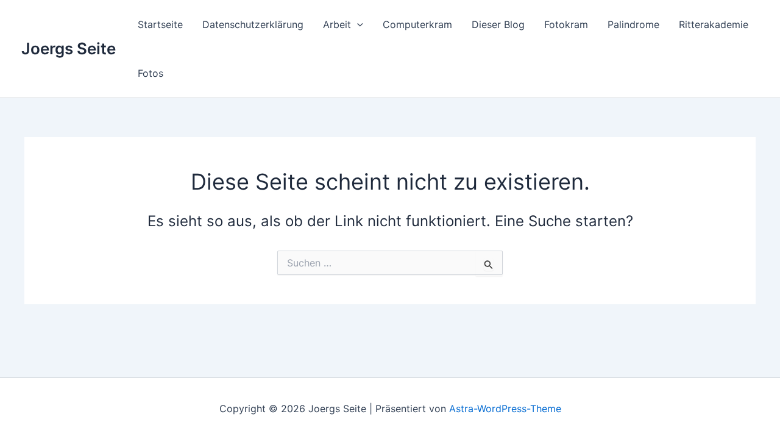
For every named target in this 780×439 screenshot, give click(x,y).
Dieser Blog (498, 24)
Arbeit (337, 24)
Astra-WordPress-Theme (505, 408)
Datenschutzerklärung (252, 24)
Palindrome (633, 24)
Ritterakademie (713, 24)
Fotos (150, 73)
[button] (357, 24)
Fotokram (566, 24)
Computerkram (417, 24)
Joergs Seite (68, 48)
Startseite (160, 24)
